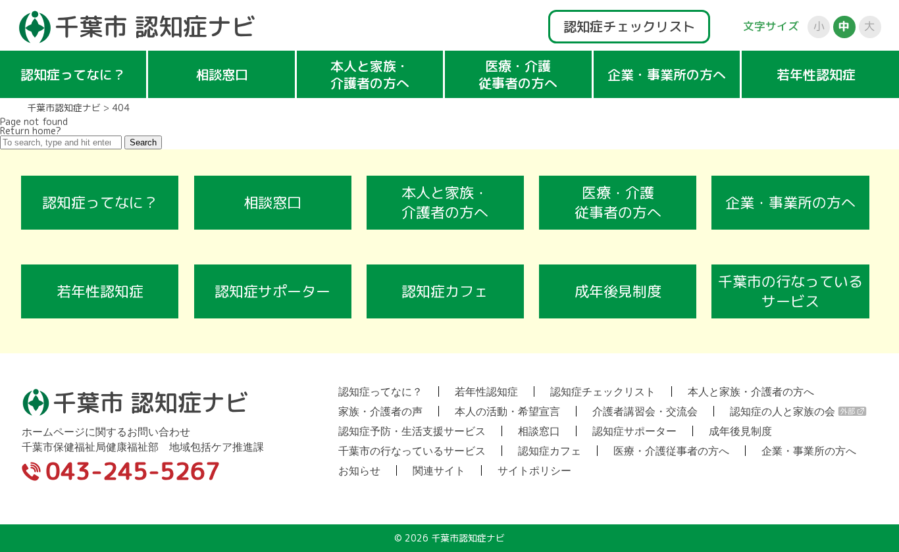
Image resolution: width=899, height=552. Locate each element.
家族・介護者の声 (380, 411)
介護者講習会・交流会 (645, 411)
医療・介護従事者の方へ (517, 74)
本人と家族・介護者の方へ (369, 74)
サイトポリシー (534, 470)
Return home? (30, 130)
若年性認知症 (816, 74)
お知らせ (359, 470)
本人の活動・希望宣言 (507, 411)
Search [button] (143, 142)
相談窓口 (221, 74)
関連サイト (439, 470)
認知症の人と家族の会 (782, 411)
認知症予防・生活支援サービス (412, 431)
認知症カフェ (444, 291)
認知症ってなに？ (73, 74)
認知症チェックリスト (629, 26)
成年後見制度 (618, 291)
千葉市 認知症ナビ (155, 26)
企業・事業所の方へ (666, 74)
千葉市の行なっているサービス (790, 291)
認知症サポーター (272, 291)
